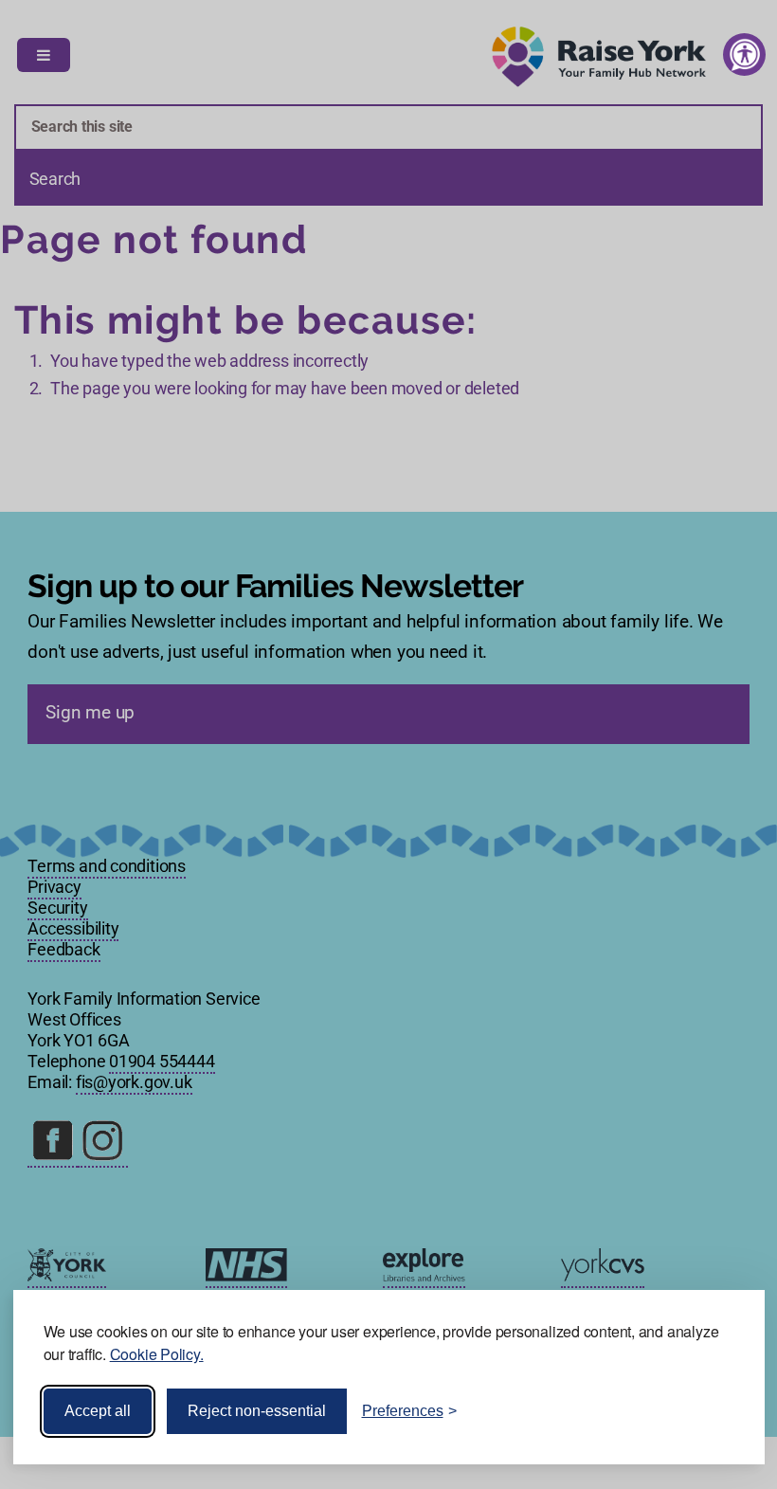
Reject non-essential (257, 1411)
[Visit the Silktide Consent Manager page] (723, 1411)
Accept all (97, 1411)
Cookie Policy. (157, 1354)
